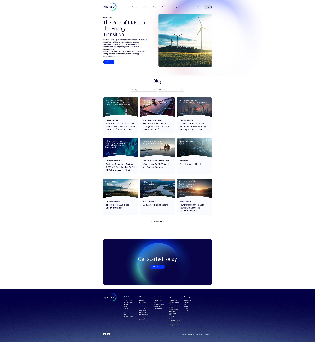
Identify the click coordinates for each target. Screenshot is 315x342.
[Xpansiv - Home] (109, 7)
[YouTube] (108, 334)
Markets (155, 7)
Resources (165, 7)
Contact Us (197, 7)
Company (176, 7)
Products (135, 7)
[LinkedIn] (104, 334)
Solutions (145, 7)
